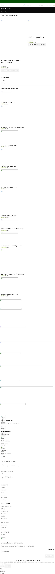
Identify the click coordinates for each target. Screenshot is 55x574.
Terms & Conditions (5, 532)
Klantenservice (5, 503)
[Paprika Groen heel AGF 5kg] (9, 157)
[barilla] (26, 356)
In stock (3, 82)
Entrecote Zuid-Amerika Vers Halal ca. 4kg (12, 228)
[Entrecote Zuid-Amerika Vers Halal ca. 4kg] (9, 223)
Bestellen (3, 516)
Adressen (3, 529)
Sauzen (2, 492)
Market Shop (4, 485)
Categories (4, 11)
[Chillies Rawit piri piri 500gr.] (6, 96)
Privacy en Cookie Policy (6, 506)
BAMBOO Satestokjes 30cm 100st (9, 294)
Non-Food (3, 495)
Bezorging (3, 513)
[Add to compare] (3, 57)
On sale (3, 80)
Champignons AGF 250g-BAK (8, 145)
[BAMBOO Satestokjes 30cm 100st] (9, 285)
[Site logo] (27, 4)
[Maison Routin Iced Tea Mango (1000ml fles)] (9, 261)
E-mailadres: (51, 549)
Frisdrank (3, 487)
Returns (3, 508)
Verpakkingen (4, 500)
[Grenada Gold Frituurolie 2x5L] (9, 202)
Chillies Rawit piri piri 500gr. (8, 102)
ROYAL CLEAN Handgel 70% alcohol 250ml (11, 61)
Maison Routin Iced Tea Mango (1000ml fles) (12, 274)
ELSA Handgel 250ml (36, 37)
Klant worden (4, 518)
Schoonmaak (4, 66)
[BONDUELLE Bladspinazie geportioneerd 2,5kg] (9, 116)
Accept (8, 566)
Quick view (3, 73)
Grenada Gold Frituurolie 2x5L (9, 215)
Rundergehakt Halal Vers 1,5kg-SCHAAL (11, 246)
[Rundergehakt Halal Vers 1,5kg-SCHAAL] (9, 238)
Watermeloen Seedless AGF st (9, 187)
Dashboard (3, 527)
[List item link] (27, 472)
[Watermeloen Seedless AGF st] (9, 178)
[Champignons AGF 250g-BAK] (9, 137)
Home (2, 15)
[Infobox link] (27, 420)
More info (2, 566)
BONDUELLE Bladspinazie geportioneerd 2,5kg (12, 127)
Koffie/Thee (4, 490)
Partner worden (4, 511)
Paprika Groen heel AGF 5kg (8, 166)
